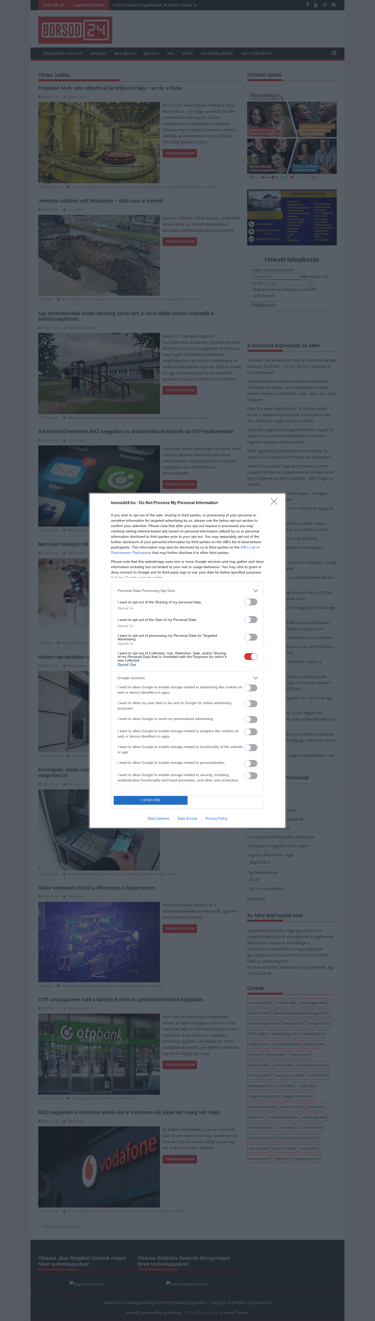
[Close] (276, 503)
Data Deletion (159, 818)
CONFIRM (150, 800)
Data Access (187, 818)
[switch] (250, 602)
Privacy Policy (216, 818)
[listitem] (187, 590)
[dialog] (187, 660)
